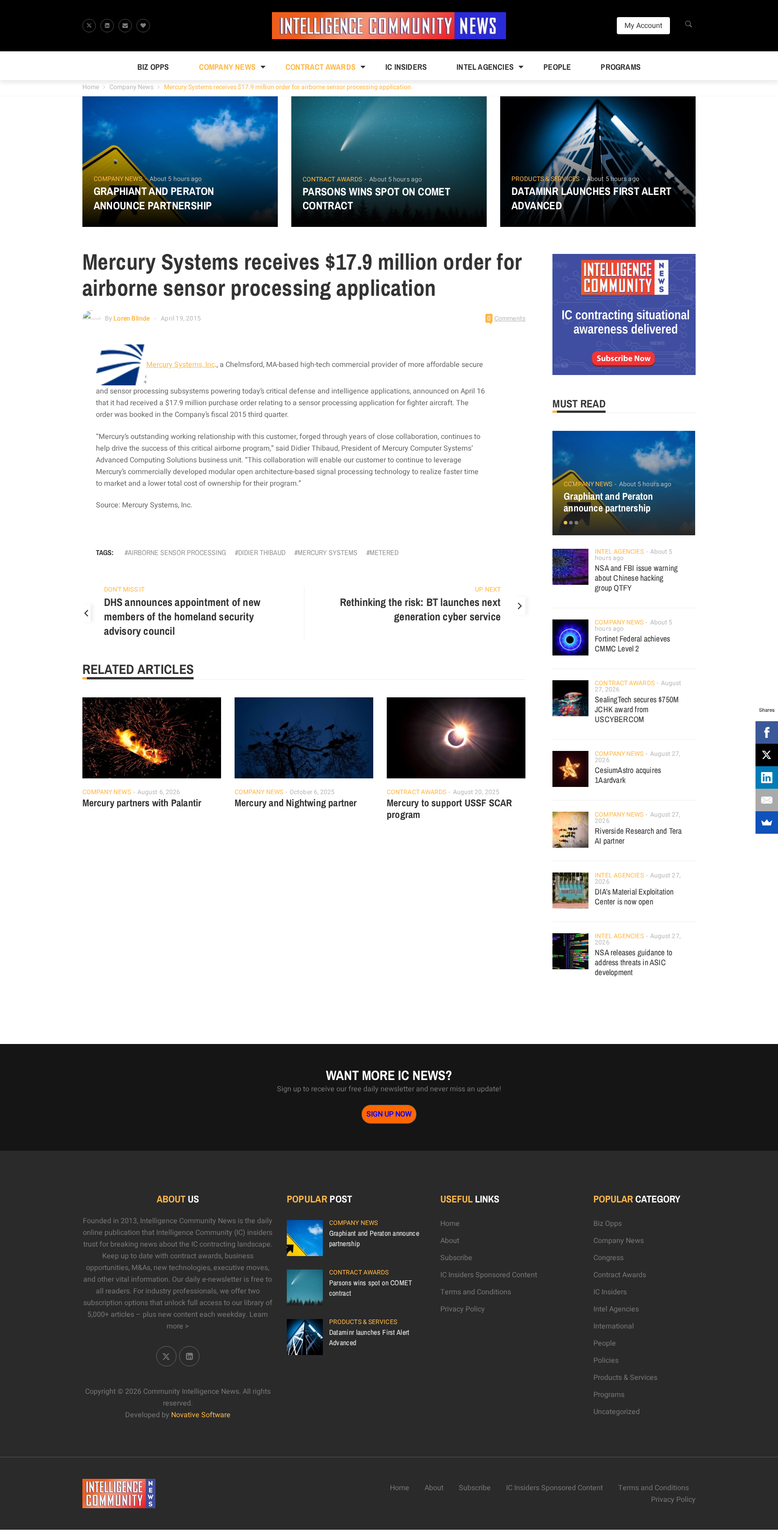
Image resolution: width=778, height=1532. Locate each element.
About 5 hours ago (175, 179)
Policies (606, 1360)
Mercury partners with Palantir (142, 802)
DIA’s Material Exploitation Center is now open (634, 896)
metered (384, 552)
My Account (643, 25)
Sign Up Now (389, 1114)
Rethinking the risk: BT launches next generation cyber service (420, 609)
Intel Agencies (485, 66)
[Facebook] (766, 732)
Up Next (488, 589)
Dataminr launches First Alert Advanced (591, 198)
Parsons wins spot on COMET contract (376, 198)
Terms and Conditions (475, 1292)
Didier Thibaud (261, 552)
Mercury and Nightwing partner (296, 802)
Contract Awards (320, 66)
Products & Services (545, 179)
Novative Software (201, 1415)
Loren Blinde (131, 318)
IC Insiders (406, 66)
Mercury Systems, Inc (180, 364)
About (449, 1240)
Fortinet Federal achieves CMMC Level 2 (632, 643)
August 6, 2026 (158, 792)
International (613, 1326)
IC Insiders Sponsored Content (488, 1275)
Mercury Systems (327, 552)
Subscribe (456, 1257)
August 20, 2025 (476, 792)
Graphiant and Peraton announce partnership (154, 198)
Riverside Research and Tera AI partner (638, 835)
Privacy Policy (462, 1309)
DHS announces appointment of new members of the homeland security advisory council (182, 616)
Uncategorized (616, 1411)
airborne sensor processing (177, 552)
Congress (608, 1257)
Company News (227, 66)
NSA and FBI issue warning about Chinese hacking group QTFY (636, 577)
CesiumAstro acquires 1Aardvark (628, 775)
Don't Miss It (124, 589)
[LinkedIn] (766, 777)
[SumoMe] (766, 822)
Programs (621, 66)
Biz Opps (153, 66)
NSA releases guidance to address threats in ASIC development (633, 962)
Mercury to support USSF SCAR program (449, 808)
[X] (766, 755)
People (557, 66)
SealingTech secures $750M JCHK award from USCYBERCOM (636, 709)
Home (90, 87)
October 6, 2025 (312, 792)
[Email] (766, 800)
